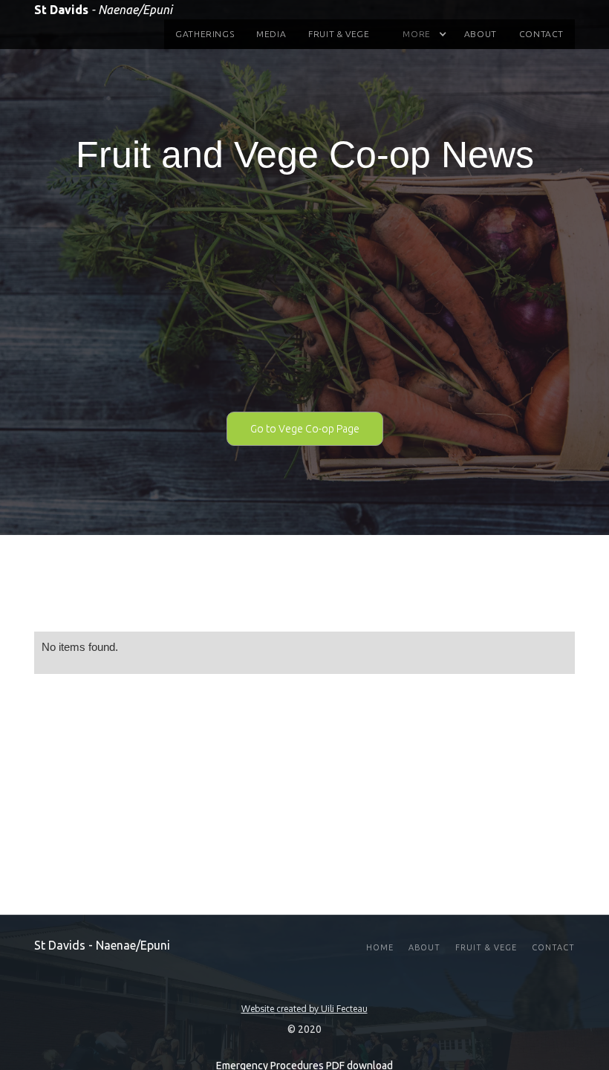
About (480, 34)
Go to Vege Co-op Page (304, 429)
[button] (416, 34)
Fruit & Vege (338, 34)
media (271, 34)
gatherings (204, 34)
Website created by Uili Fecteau (304, 1009)
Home (380, 947)
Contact (541, 34)
